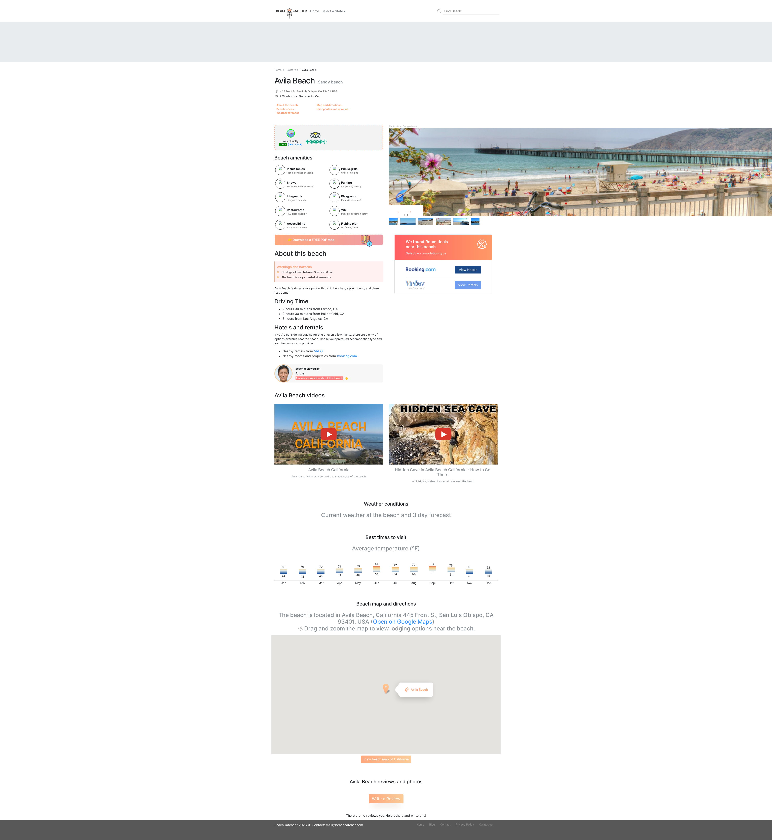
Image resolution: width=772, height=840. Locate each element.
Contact (445, 824)
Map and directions (329, 105)
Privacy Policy (465, 824)
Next (416, 211)
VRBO (318, 351)
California (292, 69)
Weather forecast (287, 112)
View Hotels (468, 270)
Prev (404, 211)
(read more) (295, 144)
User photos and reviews (332, 109)
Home (314, 11)
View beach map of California (386, 759)
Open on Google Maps (402, 621)
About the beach (287, 105)
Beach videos (285, 109)
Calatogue (486, 824)
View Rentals (468, 285)
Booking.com (347, 356)
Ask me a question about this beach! (319, 378)
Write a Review (386, 798)
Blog (432, 824)
